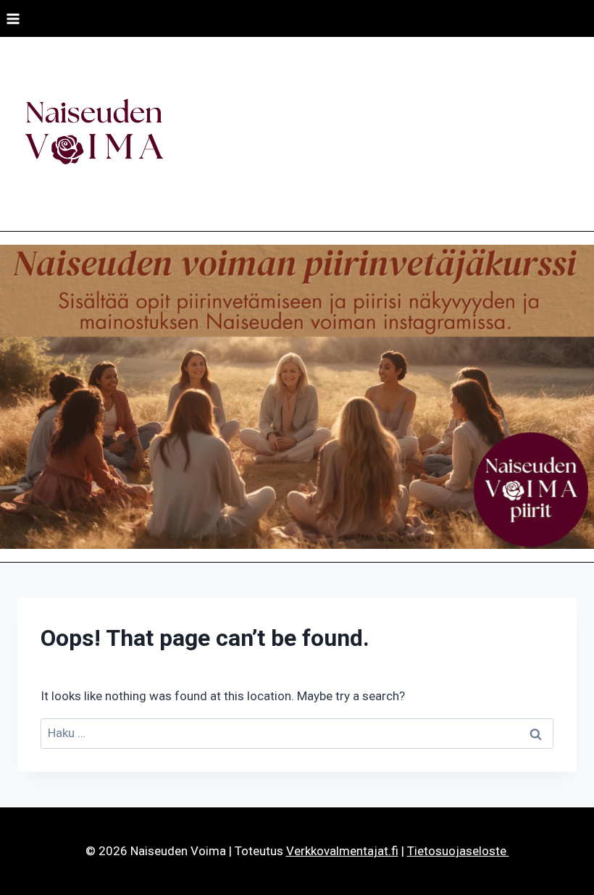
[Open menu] (13, 18)
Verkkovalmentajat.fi (342, 851)
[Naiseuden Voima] (94, 134)
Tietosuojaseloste (458, 851)
